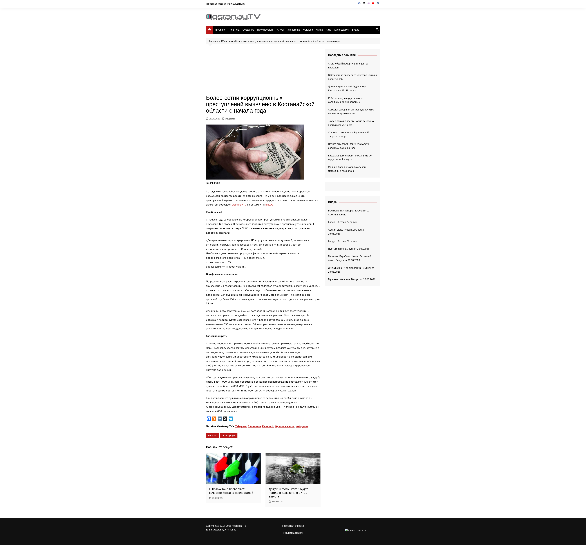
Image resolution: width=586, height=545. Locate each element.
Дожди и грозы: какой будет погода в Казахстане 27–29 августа (288, 492)
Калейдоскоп (341, 29)
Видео (355, 29)
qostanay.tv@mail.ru (225, 529)
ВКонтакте (254, 426)
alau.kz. (269, 204)
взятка (213, 435)
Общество (248, 29)
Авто (328, 29)
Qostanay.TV (239, 204)
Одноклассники (284, 426)
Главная (214, 41)
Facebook (268, 426)
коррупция (230, 435)
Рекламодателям (236, 3)
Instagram (302, 426)
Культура (308, 29)
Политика (234, 29)
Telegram (241, 426)
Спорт (280, 29)
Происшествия (265, 29)
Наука (319, 29)
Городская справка (216, 3)
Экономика (293, 29)
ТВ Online (220, 29)
